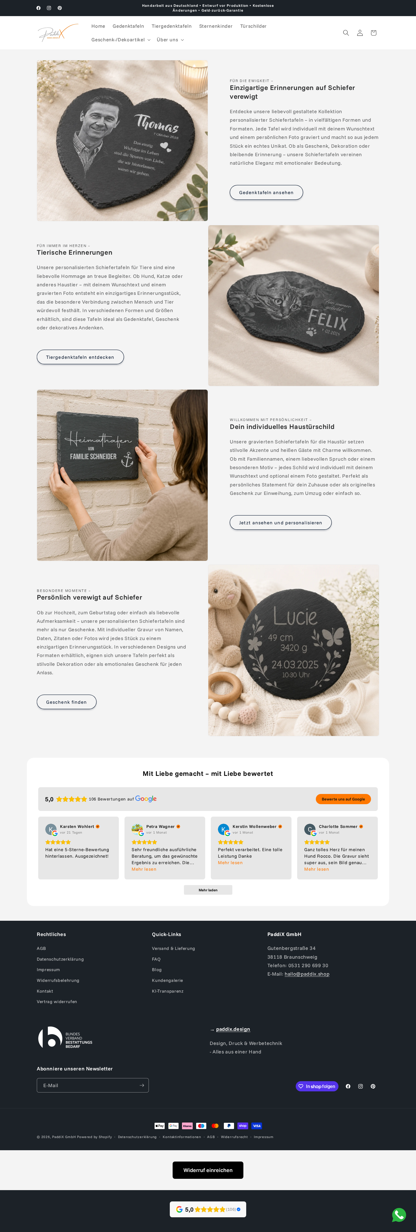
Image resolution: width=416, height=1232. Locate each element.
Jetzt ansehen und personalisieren (280, 522)
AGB (41, 948)
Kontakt (45, 991)
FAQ (156, 959)
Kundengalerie (167, 980)
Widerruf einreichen (208, 1170)
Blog (157, 969)
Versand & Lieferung (173, 948)
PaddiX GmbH (64, 1137)
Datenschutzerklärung (60, 959)
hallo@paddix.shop (307, 974)
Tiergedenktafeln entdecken (80, 357)
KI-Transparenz (167, 991)
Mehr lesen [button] (144, 869)
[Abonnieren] (142, 1085)
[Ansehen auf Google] (51, 829)
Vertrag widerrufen (57, 1001)
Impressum (48, 969)
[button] (120, 39)
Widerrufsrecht (234, 1137)
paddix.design (233, 1029)
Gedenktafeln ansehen (266, 192)
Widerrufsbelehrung (58, 980)
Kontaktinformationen (182, 1137)
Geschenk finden (66, 702)
